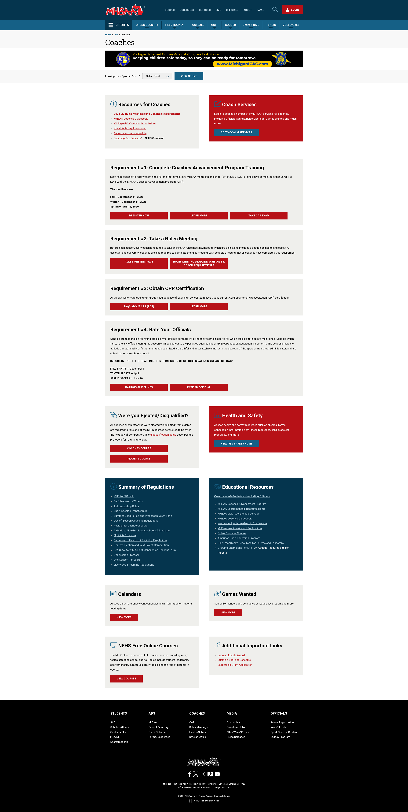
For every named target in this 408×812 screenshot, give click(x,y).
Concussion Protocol (126, 554)
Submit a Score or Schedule (234, 659)
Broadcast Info (236, 727)
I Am (116, 34)
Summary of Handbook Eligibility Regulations (140, 540)
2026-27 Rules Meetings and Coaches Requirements (147, 113)
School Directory (158, 727)
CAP (191, 722)
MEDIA (232, 713)
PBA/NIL (115, 736)
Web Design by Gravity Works (206, 801)
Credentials (233, 722)
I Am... (260, 10)
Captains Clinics (119, 732)
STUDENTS (118, 713)
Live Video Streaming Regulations (134, 564)
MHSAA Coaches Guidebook (131, 118)
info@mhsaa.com (222, 787)
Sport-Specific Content (284, 732)
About (248, 10)
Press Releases (236, 736)
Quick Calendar (158, 732)
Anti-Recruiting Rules (126, 506)
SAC (112, 722)
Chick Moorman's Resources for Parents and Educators (251, 543)
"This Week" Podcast (239, 732)
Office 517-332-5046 (187, 787)
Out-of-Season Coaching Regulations (136, 520)
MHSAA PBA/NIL (124, 496)
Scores (170, 10)
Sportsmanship (119, 741)
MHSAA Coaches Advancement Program (242, 503)
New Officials (278, 727)
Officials (232, 10)
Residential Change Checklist (131, 525)
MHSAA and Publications (240, 528)
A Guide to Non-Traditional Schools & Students (142, 530)
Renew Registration (282, 722)
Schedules (187, 10)
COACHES (197, 713)
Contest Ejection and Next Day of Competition (141, 545)
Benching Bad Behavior (127, 138)
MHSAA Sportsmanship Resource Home (241, 508)
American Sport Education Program (239, 538)
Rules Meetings (198, 727)
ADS (152, 713)
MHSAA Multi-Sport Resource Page (238, 513)
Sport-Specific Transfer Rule (130, 510)
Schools (205, 10)
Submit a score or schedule (130, 133)
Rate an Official (198, 736)
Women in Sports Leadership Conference (242, 523)
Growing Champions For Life (235, 547)
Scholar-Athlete (119, 727)
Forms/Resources (159, 736)
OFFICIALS (278, 713)
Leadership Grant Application (235, 664)
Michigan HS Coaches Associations (135, 123)
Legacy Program (280, 736)
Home (108, 34)
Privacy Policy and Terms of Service (214, 796)
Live (218, 10)
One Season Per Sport (127, 559)
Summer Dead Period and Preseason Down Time (143, 515)
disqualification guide (163, 434)
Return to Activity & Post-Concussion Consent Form (145, 550)
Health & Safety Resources (130, 128)
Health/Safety (197, 732)
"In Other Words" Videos (128, 501)
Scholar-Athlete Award (231, 655)
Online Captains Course (232, 533)
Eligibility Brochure (125, 535)
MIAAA (153, 722)
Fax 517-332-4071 (205, 787)
